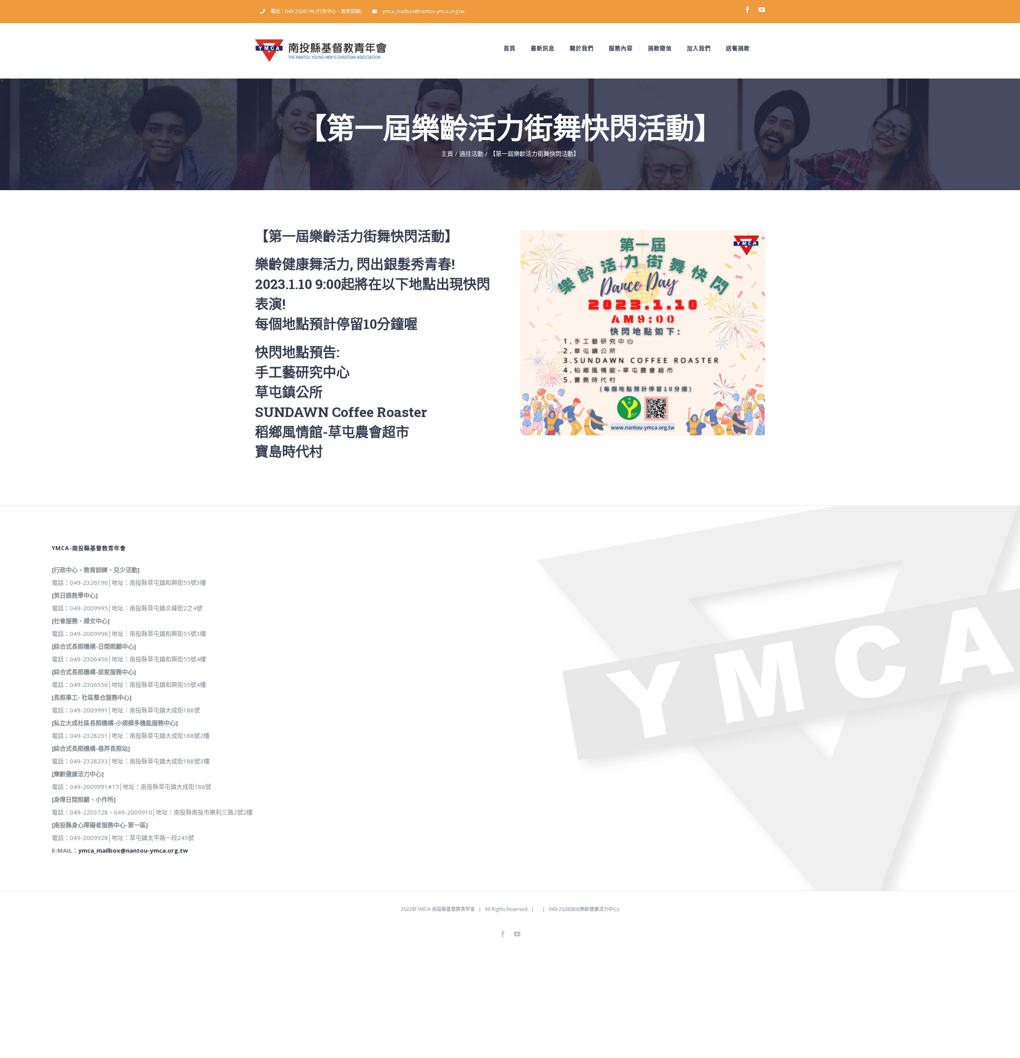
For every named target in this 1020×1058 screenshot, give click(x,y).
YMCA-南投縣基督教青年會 (446, 909)
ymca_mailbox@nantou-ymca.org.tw (133, 850)
